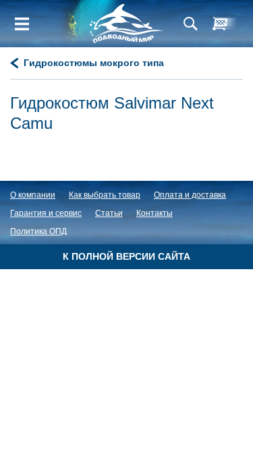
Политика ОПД (38, 231)
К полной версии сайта (126, 256)
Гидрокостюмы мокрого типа (94, 62)
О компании (32, 195)
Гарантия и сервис (46, 213)
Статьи (109, 213)
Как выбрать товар (104, 195)
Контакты (154, 213)
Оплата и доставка (190, 195)
